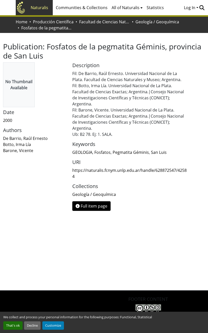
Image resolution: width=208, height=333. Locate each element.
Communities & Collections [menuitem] (82, 7)
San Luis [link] (159, 152)
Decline (32, 325)
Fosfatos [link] (102, 152)
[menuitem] (127, 8)
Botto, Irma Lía (17, 144)
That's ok (13, 325)
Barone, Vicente (18, 150)
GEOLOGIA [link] (82, 152)
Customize (53, 325)
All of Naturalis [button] (126, 7)
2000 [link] (7, 120)
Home (21, 22)
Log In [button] (190, 7)
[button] (202, 8)
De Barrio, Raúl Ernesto (25, 138)
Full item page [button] (93, 206)
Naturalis (39, 7)
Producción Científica (53, 22)
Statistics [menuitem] (155, 7)
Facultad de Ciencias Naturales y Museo (104, 22)
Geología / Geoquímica (157, 22)
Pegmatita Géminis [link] (131, 152)
